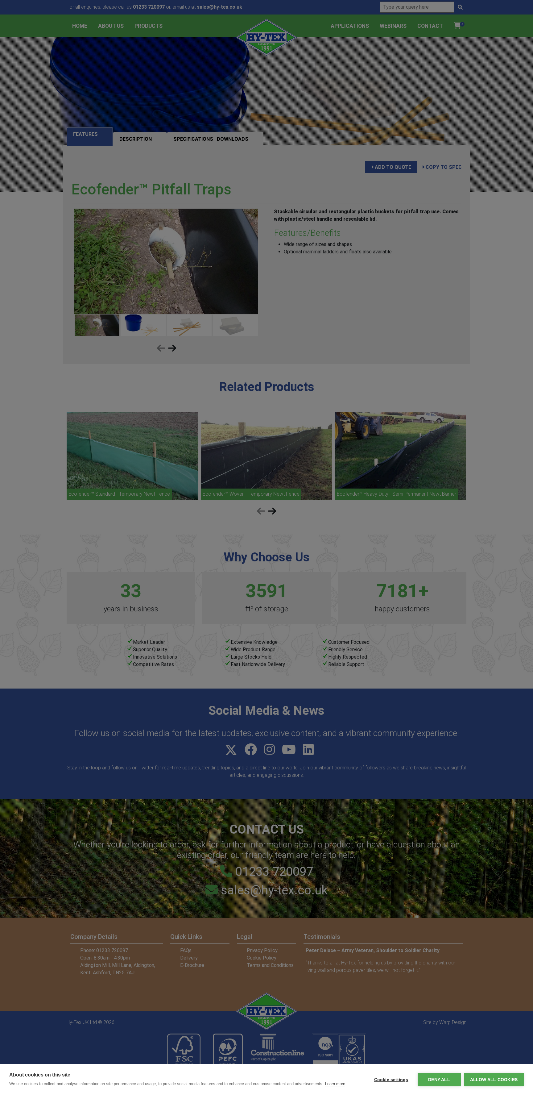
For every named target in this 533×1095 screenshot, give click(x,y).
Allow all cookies (494, 1079)
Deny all (439, 1079)
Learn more (335, 1083)
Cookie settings (391, 1079)
